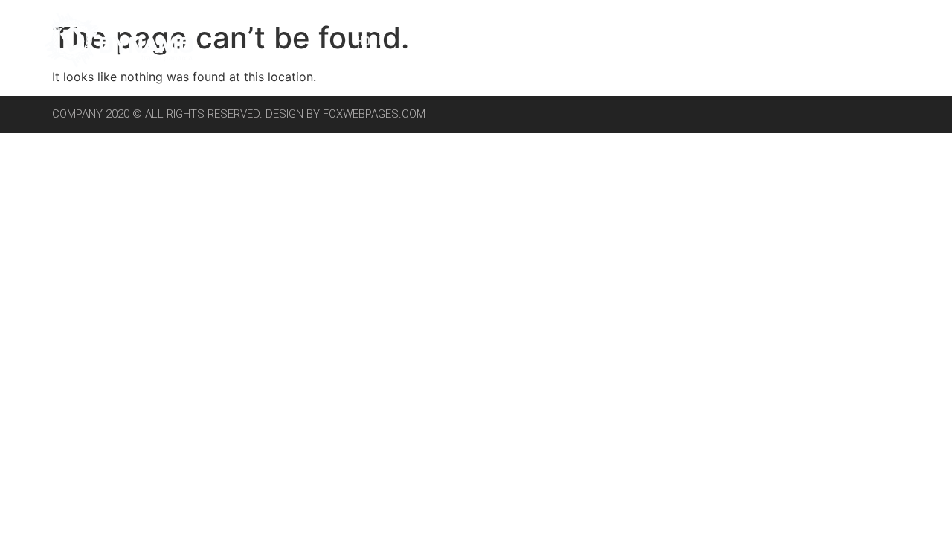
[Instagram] (866, 40)
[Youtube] (900, 40)
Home (371, 40)
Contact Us (758, 40)
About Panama (462, 40)
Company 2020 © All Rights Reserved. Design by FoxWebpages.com (238, 114)
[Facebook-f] (833, 40)
